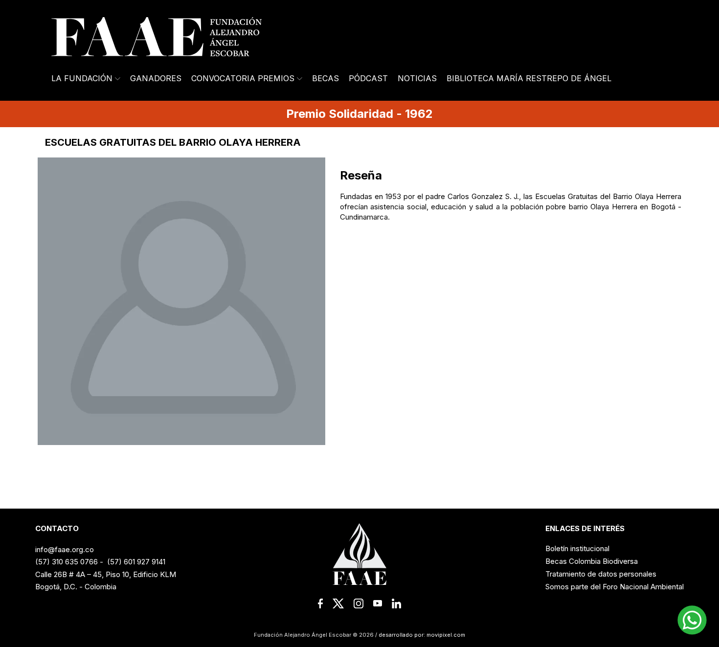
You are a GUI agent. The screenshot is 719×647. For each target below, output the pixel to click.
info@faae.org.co (64, 549)
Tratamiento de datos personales (600, 574)
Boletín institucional (577, 548)
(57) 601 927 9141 (136, 561)
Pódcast (368, 78)
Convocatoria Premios (242, 78)
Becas (325, 78)
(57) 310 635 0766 (66, 561)
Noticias (417, 78)
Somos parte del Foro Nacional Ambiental (614, 586)
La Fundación (81, 78)
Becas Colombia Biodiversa (591, 561)
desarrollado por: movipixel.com (421, 634)
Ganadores (155, 78)
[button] (692, 620)
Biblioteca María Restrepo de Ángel (529, 78)
